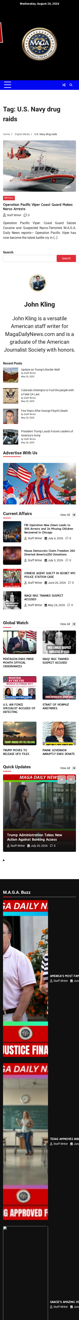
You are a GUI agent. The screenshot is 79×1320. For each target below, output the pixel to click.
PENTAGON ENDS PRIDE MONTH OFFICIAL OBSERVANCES (18, 662)
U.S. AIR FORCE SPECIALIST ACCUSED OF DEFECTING (19, 708)
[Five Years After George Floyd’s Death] (10, 417)
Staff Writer (14, 215)
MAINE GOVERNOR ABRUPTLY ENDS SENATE (59, 751)
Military (8, 197)
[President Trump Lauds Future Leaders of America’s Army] (10, 437)
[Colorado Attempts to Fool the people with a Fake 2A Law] (10, 396)
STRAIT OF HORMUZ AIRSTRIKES (56, 706)
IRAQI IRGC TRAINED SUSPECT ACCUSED (56, 660)
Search (8, 252)
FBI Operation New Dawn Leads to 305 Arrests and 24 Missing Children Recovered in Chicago (48, 528)
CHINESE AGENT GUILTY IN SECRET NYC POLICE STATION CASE (50, 574)
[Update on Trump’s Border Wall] (10, 376)
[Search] (71, 85)
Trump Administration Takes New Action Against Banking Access (34, 837)
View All (65, 514)
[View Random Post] (64, 85)
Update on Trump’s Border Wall (40, 369)
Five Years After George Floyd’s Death (44, 410)
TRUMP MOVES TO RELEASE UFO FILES (16, 751)
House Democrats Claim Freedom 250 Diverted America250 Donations (49, 552)
